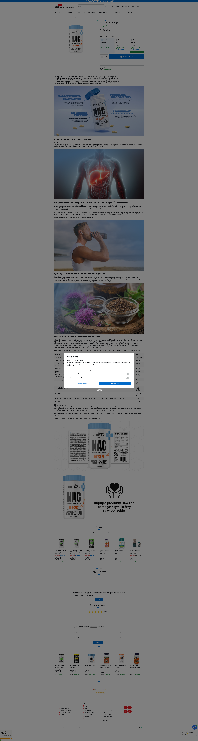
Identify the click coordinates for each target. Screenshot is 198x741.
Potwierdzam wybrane (83, 383)
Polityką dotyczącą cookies (102, 362)
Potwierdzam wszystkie (115, 383)
